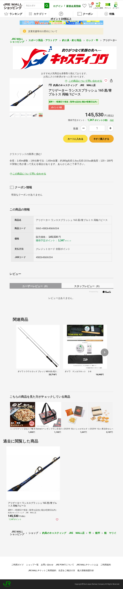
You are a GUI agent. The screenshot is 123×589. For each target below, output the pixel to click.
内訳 (112, 120)
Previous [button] (20, 94)
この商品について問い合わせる (85, 80)
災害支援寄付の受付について (42, 31)
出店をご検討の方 (66, 570)
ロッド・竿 (92, 40)
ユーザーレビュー (35, 286)
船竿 (97, 533)
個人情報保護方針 (85, 570)
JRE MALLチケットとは (87, 564)
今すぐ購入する (101, 139)
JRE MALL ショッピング (17, 40)
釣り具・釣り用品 (72, 40)
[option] (26, 94)
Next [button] (33, 94)
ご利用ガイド (17, 564)
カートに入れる (75, 139)
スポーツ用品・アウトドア (43, 40)
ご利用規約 (105, 564)
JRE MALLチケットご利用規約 (42, 570)
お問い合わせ (47, 564)
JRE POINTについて (65, 564)
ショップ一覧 (32, 564)
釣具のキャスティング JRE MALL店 (63, 533)
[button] (105, 352)
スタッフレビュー (87, 286)
